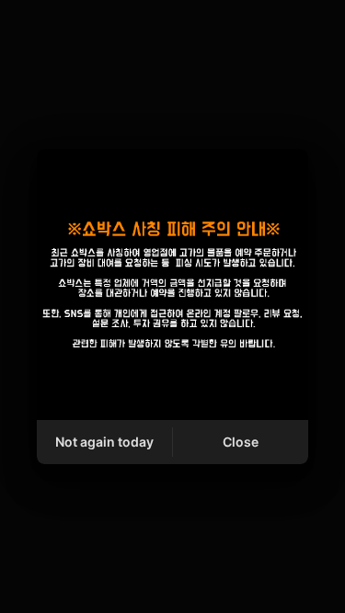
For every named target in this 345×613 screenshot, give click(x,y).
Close (241, 441)
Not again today (104, 441)
